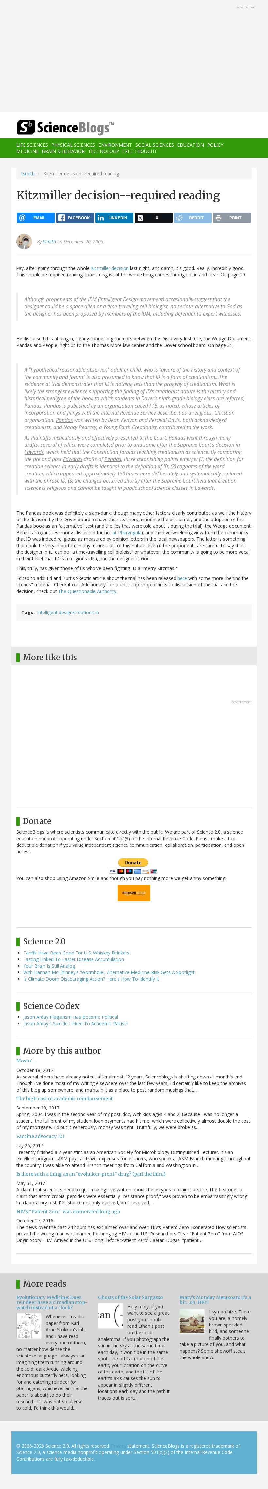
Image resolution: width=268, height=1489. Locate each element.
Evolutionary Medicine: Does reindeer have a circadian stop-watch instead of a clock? (52, 1303)
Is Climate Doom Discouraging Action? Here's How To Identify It (91, 979)
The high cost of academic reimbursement (64, 1099)
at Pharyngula (127, 532)
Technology (103, 151)
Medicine (27, 151)
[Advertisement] (134, 56)
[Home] (55, 128)
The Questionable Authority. (87, 591)
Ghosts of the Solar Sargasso (130, 1297)
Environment (115, 145)
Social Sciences (154, 145)
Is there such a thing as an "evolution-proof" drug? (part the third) (91, 1174)
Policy (215, 145)
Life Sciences (32, 145)
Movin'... (25, 1061)
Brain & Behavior (63, 151)
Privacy (118, 1446)
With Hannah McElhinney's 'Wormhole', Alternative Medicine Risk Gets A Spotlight (109, 972)
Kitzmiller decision (110, 268)
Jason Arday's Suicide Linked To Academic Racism (75, 1023)
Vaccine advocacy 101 (40, 1136)
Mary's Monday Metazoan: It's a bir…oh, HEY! (215, 1300)
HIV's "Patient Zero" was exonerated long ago (68, 1212)
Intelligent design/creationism (68, 612)
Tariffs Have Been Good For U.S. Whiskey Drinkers (76, 953)
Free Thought (139, 151)
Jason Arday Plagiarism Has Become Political (70, 1017)
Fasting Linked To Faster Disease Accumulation (73, 959)
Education (190, 145)
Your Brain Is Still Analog (49, 966)
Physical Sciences (73, 145)
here (182, 578)
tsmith (28, 173)
